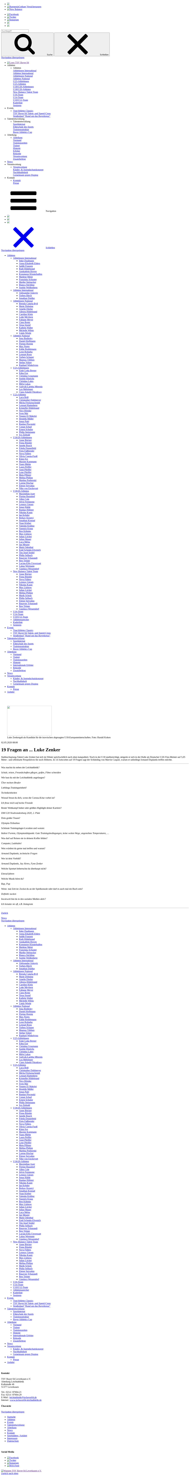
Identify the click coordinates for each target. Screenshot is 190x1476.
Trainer (16, 145)
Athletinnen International (24, 70)
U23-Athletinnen (21, 81)
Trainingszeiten (20, 143)
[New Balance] (14, 9)
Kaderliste (18, 102)
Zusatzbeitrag (19, 159)
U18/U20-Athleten (22, 89)
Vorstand (17, 140)
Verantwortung (20, 156)
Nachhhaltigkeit (20, 172)
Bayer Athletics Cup (22, 132)
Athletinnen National (23, 76)
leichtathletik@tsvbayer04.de (23, 1397)
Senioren (17, 105)
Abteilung (17, 137)
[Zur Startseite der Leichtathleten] (18, 62)
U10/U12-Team (20, 100)
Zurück (4, 913)
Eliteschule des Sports (23, 127)
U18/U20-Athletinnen (23, 86)
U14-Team (18, 97)
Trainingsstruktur (21, 129)
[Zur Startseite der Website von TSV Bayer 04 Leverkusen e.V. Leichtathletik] (21, 1470)
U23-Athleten (19, 84)
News (10, 161)
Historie (16, 148)
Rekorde (17, 153)
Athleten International (23, 73)
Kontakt (17, 180)
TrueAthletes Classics (23, 110)
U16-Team (18, 94)
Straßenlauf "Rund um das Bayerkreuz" (31, 116)
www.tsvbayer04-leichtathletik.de (26, 1400)
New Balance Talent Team (25, 92)
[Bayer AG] (8, 4)
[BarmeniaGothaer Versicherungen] (24, 6)
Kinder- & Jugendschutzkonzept (28, 169)
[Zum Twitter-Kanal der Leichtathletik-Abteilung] (11, 1460)
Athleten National (21, 78)
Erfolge (16, 151)
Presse (16, 183)
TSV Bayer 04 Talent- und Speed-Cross (32, 113)
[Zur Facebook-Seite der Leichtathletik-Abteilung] (13, 1457)
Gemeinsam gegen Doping (25, 175)
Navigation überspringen (12, 57)
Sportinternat (19, 124)
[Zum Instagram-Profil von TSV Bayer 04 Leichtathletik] (13, 1463)
